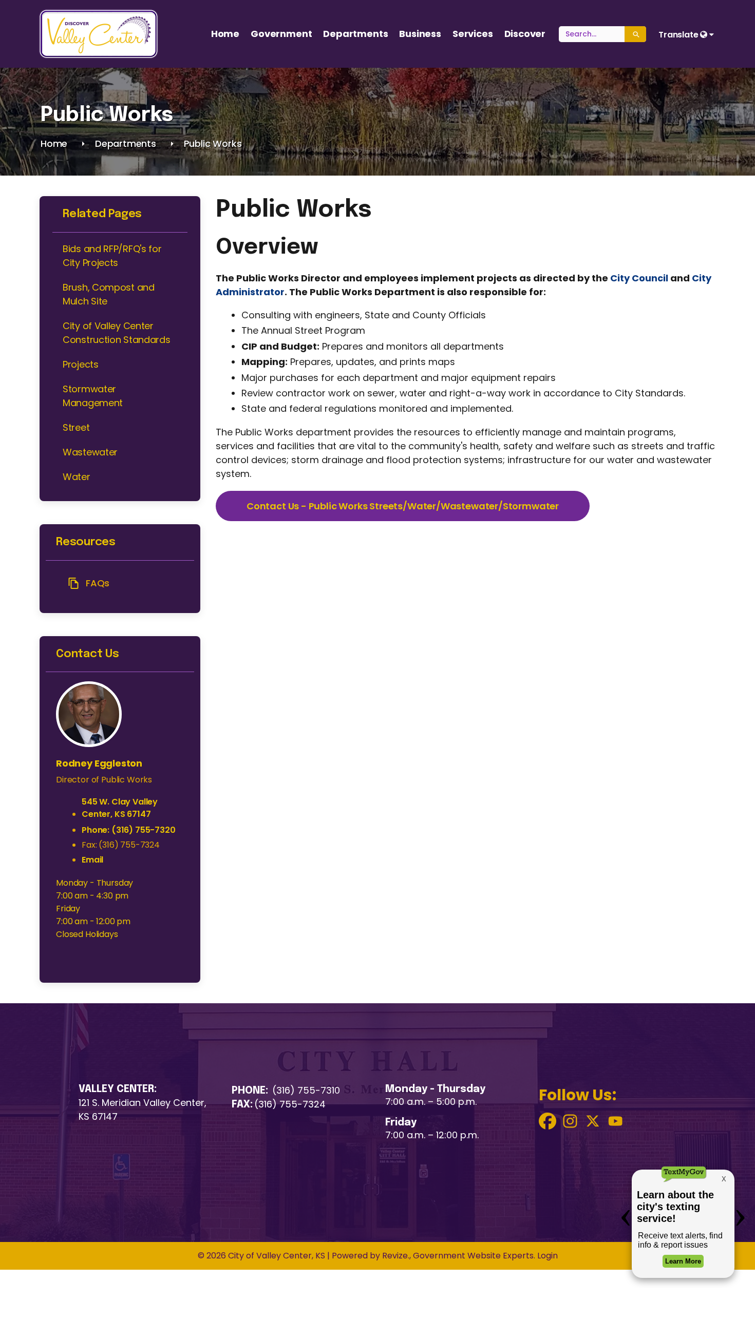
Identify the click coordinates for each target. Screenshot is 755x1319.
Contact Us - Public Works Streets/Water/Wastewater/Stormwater (403, 506)
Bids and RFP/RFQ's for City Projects (112, 255)
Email (92, 860)
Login (546, 1255)
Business (420, 34)
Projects (81, 364)
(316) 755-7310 (306, 1090)
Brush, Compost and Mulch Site (109, 294)
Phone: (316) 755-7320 (129, 830)
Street (76, 427)
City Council (639, 278)
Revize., (396, 1255)
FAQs (97, 583)
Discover (525, 34)
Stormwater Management (93, 396)
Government (281, 34)
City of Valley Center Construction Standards (116, 332)
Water (76, 476)
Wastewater (90, 452)
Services (472, 34)
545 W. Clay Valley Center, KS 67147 (120, 808)
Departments (355, 34)
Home (225, 34)
